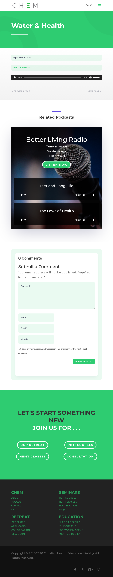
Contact (17, 505)
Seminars (69, 492)
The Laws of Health (56, 211)
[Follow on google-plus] (90, 569)
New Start (18, 534)
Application (19, 526)
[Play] (15, 77)
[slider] (96, 77)
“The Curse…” (67, 526)
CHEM (17, 492)
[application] (56, 77)
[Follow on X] (83, 569)
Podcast (17, 502)
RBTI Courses (80, 445)
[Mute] (90, 77)
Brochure (18, 522)
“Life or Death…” (69, 522)
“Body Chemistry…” (71, 530)
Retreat (20, 516)
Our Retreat (32, 445)
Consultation (80, 456)
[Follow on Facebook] (75, 569)
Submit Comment (84, 361)
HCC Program (68, 505)
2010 (15, 68)
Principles (24, 68)
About (15, 498)
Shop (14, 509)
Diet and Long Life (56, 186)
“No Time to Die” (69, 534)
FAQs (62, 509)
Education (71, 516)
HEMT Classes (32, 456)
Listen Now (56, 164)
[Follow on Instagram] (98, 569)
